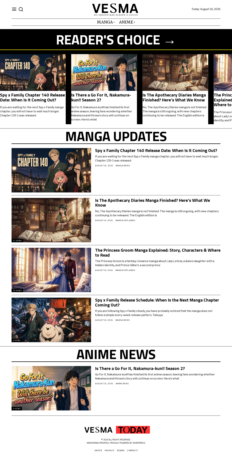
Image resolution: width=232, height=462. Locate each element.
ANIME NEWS (122, 383)
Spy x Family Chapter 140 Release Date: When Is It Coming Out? (156, 150)
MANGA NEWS (123, 165)
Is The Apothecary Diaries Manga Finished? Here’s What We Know (68, 97)
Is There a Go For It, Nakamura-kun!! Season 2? (140, 368)
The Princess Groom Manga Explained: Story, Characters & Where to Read (137, 100)
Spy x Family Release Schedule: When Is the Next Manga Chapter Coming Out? (157, 302)
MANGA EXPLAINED (125, 220)
